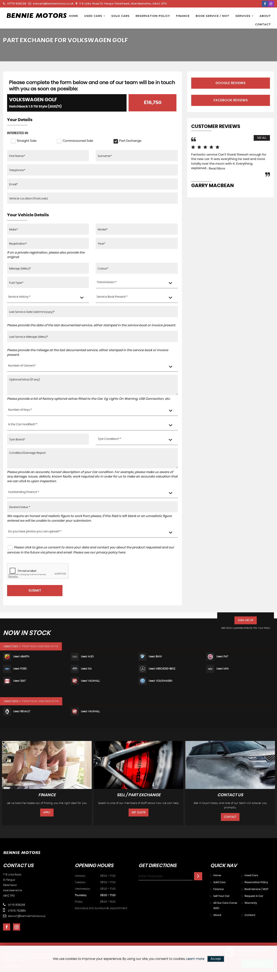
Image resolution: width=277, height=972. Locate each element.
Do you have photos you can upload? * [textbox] (35, 531)
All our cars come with (225, 906)
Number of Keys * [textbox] (20, 409)
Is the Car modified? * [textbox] (23, 424)
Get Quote (139, 812)
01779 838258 (16, 3)
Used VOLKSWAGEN (160, 681)
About (265, 15)
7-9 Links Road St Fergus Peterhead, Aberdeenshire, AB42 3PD (122, 3)
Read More (217, 168)
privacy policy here (110, 552)
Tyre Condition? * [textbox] (109, 439)
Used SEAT (19, 681)
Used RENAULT (21, 711)
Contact (263, 24)
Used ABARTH (21, 656)
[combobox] (136, 282)
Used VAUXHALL (90, 681)
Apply (46, 812)
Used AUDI (87, 656)
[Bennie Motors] (36, 15)
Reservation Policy (153, 15)
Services (242, 15)
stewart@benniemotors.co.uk (53, 3)
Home (73, 15)
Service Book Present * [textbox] (112, 296)
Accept (216, 958)
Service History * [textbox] (19, 296)
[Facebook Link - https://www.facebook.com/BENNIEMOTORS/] (265, 4)
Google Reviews (231, 83)
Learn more (195, 958)
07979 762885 (16, 911)
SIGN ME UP (245, 620)
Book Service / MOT (212, 15)
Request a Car (254, 896)
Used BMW (155, 656)
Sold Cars (120, 15)
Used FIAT (222, 656)
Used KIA (86, 668)
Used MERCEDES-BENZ (162, 668)
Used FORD (20, 668)
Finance (183, 15)
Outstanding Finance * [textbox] (23, 492)
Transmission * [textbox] (107, 282)
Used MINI (222, 668)
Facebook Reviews (231, 100)
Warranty (251, 903)
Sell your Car (221, 896)
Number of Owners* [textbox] (22, 365)
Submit (35, 590)
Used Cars (93, 15)
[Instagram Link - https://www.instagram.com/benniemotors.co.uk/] (271, 4)
